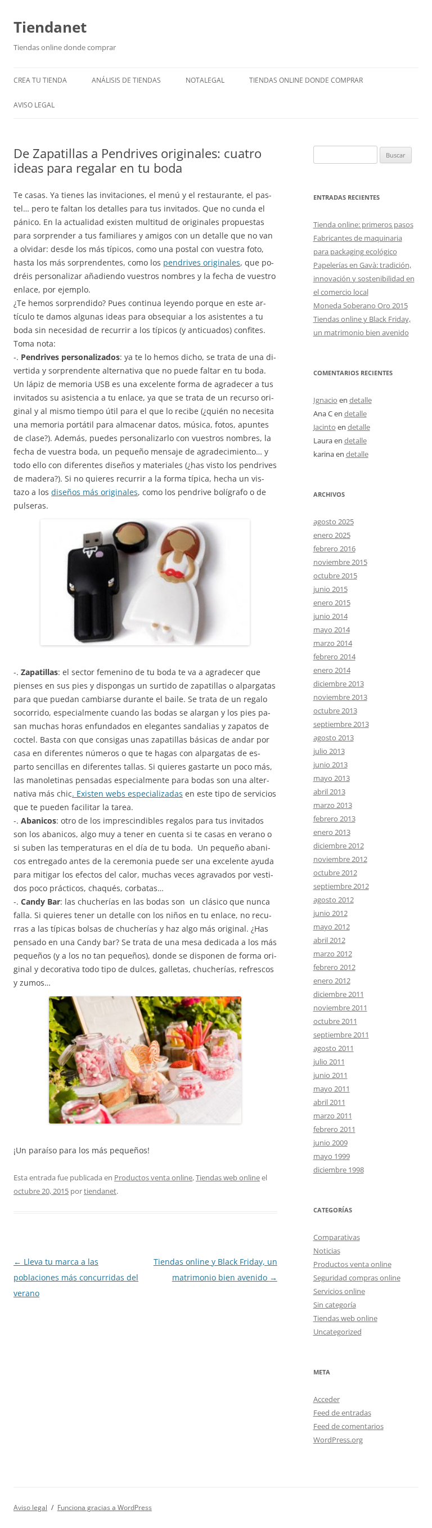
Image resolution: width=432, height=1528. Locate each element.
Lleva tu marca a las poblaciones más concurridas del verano (76, 1277)
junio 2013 (330, 764)
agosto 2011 (333, 1048)
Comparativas (336, 1237)
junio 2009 (330, 1143)
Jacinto (324, 427)
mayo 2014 (331, 629)
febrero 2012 (334, 967)
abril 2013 (329, 792)
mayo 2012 (331, 927)
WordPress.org (338, 1440)
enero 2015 (331, 602)
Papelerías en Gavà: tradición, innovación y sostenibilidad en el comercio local (364, 278)
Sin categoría (334, 1305)
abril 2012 (329, 940)
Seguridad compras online (356, 1278)
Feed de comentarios (348, 1426)
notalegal (205, 80)
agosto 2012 (333, 900)
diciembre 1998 (338, 1170)
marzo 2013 (332, 805)
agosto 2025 (333, 521)
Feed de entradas (342, 1413)
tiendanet (100, 1191)
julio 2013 (329, 751)
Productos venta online (153, 1177)
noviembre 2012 (340, 859)
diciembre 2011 (338, 994)
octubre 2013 (335, 710)
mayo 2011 (331, 1089)
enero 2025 (331, 535)
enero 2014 (331, 670)
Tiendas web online (228, 1177)
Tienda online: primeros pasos (363, 224)
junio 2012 (330, 913)
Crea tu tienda (40, 80)
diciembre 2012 (338, 846)
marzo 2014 (332, 643)
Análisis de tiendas (126, 80)
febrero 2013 (334, 819)
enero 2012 (331, 981)
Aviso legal (34, 105)
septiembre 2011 (341, 1035)
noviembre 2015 (340, 562)
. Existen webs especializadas (127, 793)
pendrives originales (201, 262)
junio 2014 (330, 616)
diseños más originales (94, 492)
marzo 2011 (332, 1116)
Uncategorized (337, 1332)
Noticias (326, 1251)
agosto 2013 (333, 737)
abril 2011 (329, 1102)
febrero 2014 (334, 656)
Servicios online (339, 1291)
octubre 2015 (335, 575)
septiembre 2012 (341, 886)
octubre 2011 (335, 1021)
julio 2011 (329, 1062)
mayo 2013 (331, 778)
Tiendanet (50, 27)
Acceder (326, 1399)
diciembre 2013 (338, 683)
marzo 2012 (332, 954)
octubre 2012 (335, 873)
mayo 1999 (331, 1156)
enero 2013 (331, 832)
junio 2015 (330, 589)
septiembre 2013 (341, 724)
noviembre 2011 (340, 1008)
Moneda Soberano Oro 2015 (360, 305)
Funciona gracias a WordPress (104, 1507)
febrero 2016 (334, 548)
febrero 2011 (334, 1129)
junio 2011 (330, 1075)
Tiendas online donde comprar (306, 80)
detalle (360, 400)
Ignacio (325, 400)
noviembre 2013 (340, 697)
